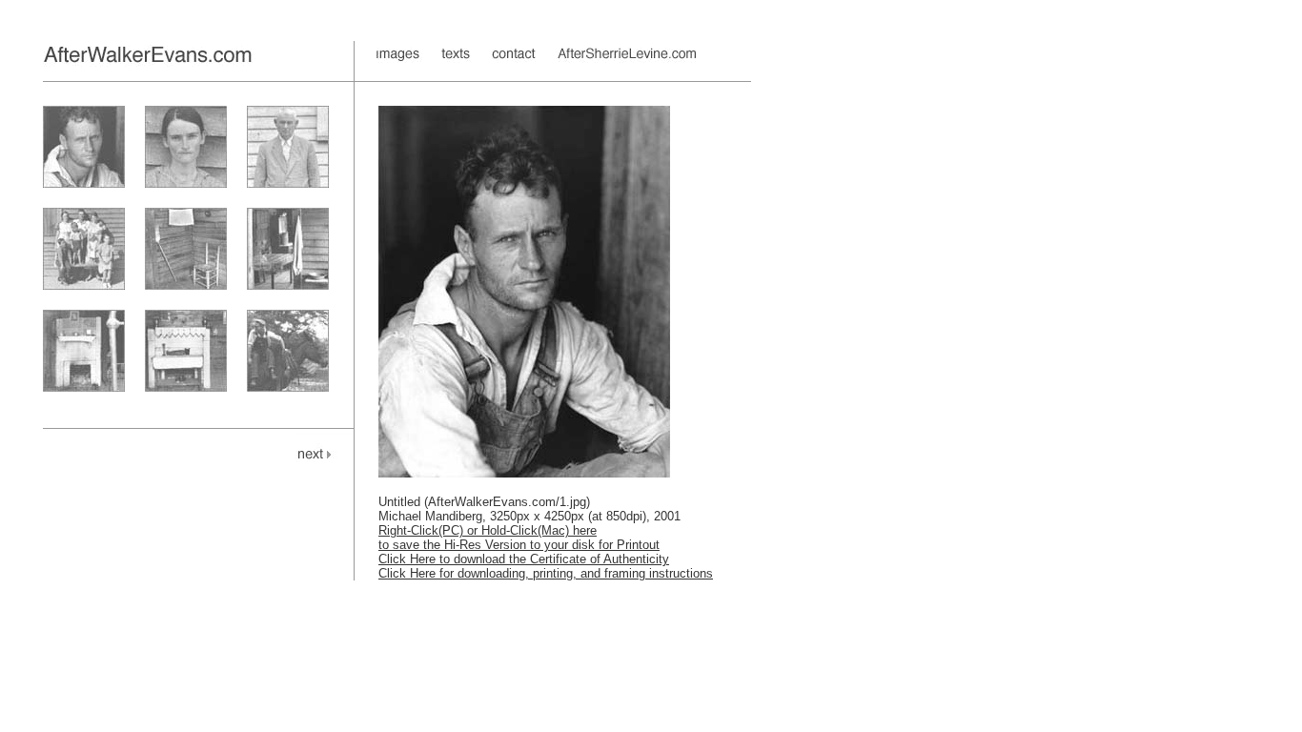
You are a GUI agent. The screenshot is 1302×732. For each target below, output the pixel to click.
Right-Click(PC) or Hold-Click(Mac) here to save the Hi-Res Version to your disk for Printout (519, 537)
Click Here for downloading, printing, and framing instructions (545, 573)
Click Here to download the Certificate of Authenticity (523, 559)
